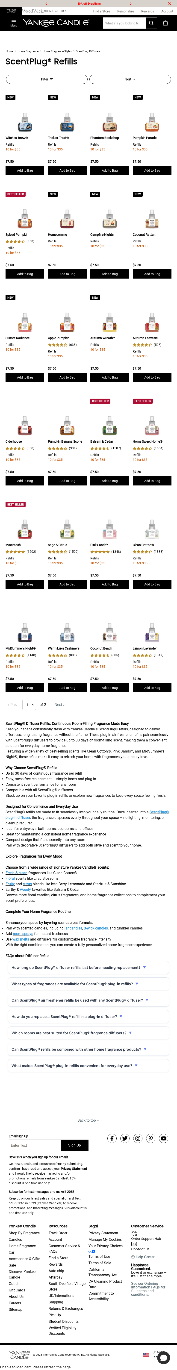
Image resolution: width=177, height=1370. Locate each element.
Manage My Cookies (105, 1239)
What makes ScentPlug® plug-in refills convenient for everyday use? (72, 1065)
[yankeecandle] (11, 11)
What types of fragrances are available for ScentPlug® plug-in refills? (72, 984)
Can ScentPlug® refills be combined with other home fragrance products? (76, 1049)
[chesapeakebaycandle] (55, 11)
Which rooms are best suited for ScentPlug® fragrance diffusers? (69, 1033)
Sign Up (74, 1145)
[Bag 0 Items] (165, 23)
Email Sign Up (18, 1136)
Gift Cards (17, 1290)
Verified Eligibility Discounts (63, 1331)
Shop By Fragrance (24, 1233)
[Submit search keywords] (151, 23)
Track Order (58, 1233)
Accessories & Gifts (24, 1259)
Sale (12, 1265)
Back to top (86, 1120)
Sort (128, 79)
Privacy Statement (74, 1168)
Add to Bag (25, 170)
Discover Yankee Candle (22, 1274)
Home (9, 51)
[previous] (46, 3)
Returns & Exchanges (66, 1308)
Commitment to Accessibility (101, 1296)
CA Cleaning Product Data (105, 1284)
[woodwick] (33, 11)
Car (11, 1252)
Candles (15, 1239)
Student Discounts (64, 1321)
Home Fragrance (28, 51)
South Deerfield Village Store (67, 1286)
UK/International (62, 1296)
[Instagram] (137, 1138)
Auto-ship (56, 1271)
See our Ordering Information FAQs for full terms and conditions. (148, 1289)
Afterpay (55, 1277)
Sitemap (15, 1309)
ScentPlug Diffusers (88, 51)
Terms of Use (99, 1256)
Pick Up (55, 1315)
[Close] (169, 3)
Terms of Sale (99, 1263)
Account (55, 1239)
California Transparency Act (102, 1272)
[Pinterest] (150, 1138)
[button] (163, 1357)
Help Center (145, 1257)
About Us (16, 1296)
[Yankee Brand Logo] (56, 23)
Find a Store (58, 1258)
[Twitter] (125, 1138)
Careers (15, 1303)
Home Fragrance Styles (57, 51)
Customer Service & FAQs (64, 1249)
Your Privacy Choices (105, 1246)
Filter (44, 79)
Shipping (56, 1302)
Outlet (13, 1284)
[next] (130, 3)
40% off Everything (89, 3)
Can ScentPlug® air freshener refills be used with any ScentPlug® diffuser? (77, 1000)
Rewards (56, 1264)
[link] (20, 241)
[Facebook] (112, 1138)
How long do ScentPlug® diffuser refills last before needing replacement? (76, 967)
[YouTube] (163, 1138)
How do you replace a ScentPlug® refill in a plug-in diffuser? (64, 1016)
